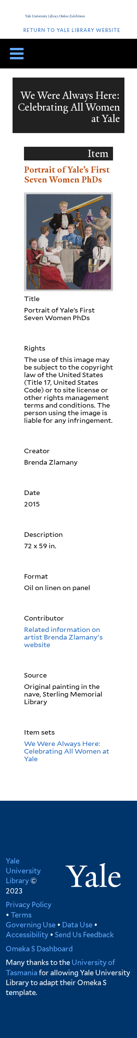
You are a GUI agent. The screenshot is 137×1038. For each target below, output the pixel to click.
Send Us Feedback (84, 934)
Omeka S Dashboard (39, 948)
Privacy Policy (28, 904)
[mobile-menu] (14, 53)
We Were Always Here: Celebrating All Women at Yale (66, 751)
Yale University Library (23, 871)
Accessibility (27, 934)
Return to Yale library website (71, 30)
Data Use (77, 925)
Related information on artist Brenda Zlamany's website (63, 637)
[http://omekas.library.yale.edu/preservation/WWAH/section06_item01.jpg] (68, 241)
